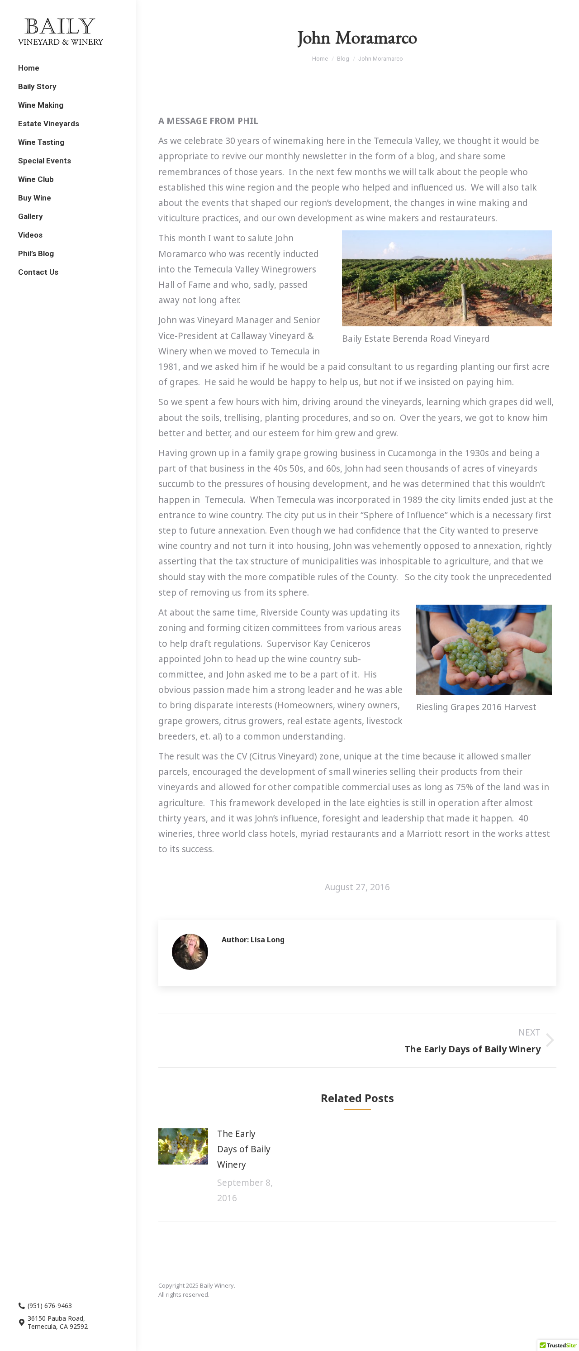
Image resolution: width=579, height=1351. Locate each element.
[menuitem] (28, 68)
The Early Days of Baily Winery (244, 1149)
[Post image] (183, 1146)
